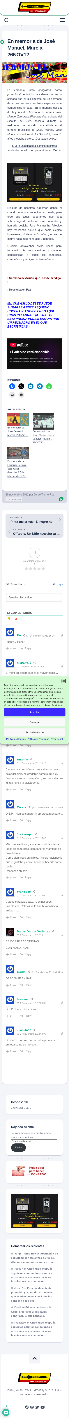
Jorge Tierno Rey (44, 494)
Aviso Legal (57, 739)
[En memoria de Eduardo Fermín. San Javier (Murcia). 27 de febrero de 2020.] (18, 453)
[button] (63, 681)
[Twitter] (37, 1407)
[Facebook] (27, 1407)
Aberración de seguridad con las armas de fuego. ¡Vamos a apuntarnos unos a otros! (34, 1257)
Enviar (18, 1147)
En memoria (14, 499)
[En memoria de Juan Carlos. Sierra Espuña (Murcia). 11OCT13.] (43, 421)
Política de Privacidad (38, 739)
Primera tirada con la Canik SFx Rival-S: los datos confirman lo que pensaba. (31, 1311)
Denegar (34, 722)
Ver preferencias (34, 732)
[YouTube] (42, 1407)
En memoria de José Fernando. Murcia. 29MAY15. (17, 431)
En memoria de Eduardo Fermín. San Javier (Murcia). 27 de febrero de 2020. (16, 468)
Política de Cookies (16, 739)
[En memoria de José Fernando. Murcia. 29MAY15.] (18, 419)
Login (59, 584)
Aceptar (34, 712)
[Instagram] (32, 1407)
